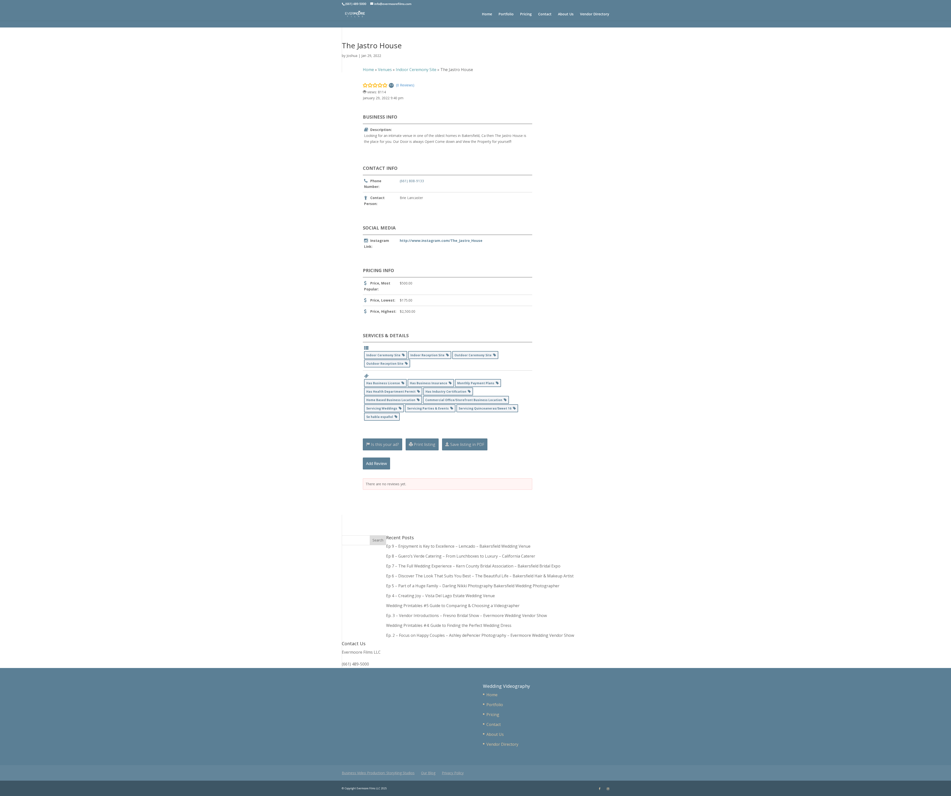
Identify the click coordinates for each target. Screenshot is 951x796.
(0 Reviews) (405, 85)
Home (487, 14)
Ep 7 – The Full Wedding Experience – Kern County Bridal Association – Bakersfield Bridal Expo (473, 566)
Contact (545, 14)
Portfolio (506, 14)
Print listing (424, 444)
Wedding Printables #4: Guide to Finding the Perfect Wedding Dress (448, 625)
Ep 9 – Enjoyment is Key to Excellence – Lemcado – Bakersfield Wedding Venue (458, 546)
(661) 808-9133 (412, 181)
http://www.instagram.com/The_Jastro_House (441, 240)
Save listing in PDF (466, 444)
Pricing (526, 14)
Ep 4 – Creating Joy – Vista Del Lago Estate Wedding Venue (440, 595)
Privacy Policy (453, 772)
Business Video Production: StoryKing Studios (378, 772)
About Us (566, 14)
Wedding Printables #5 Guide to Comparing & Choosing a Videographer (453, 605)
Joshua (351, 55)
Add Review (376, 463)
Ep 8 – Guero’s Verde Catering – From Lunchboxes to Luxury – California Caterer (461, 556)
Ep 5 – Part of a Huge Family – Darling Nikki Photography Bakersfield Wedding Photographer (472, 586)
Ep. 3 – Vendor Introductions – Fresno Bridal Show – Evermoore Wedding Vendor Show (466, 615)
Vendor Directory (594, 14)
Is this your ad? (384, 444)
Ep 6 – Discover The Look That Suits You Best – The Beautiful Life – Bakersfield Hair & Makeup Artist (480, 576)
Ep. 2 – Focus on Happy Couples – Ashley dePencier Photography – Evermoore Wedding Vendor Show (480, 635)
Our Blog (428, 772)
